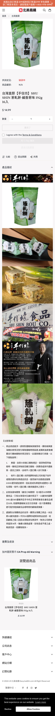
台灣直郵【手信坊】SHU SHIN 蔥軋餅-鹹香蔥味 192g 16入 (21, 609)
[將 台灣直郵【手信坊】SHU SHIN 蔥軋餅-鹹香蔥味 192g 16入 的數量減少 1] (12, 119)
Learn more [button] (40, 702)
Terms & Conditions (32, 135)
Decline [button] (8, 709)
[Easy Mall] (27, 10)
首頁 (4, 16)
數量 (4, 119)
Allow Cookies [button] (33, 709)
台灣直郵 (16, 16)
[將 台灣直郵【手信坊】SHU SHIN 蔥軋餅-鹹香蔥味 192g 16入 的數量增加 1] (50, 119)
